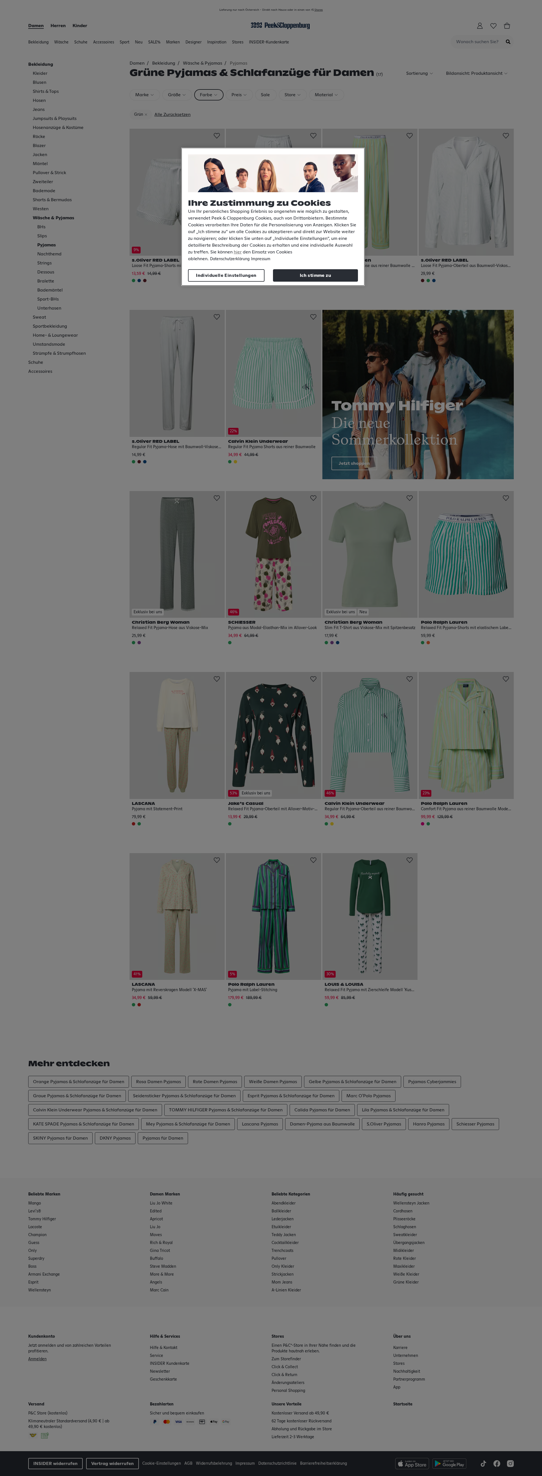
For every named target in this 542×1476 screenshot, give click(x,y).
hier (238, 252)
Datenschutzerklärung (230, 259)
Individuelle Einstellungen (226, 275)
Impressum (260, 259)
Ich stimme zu (315, 275)
